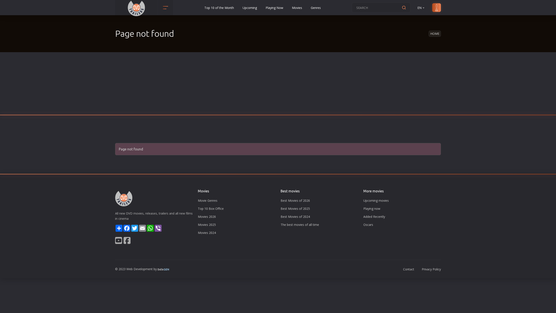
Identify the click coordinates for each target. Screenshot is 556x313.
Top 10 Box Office (211, 208)
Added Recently (374, 217)
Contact (408, 269)
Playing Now (274, 8)
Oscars (368, 225)
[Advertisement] (278, 84)
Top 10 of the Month (219, 8)
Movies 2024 (207, 233)
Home (434, 34)
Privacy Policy (431, 269)
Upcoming (250, 8)
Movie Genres (207, 200)
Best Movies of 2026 (295, 200)
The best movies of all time (300, 225)
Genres (316, 8)
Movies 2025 (207, 225)
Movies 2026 (207, 217)
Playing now (371, 208)
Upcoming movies (376, 200)
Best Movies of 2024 (295, 217)
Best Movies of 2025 (295, 208)
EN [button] (419, 8)
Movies (297, 8)
